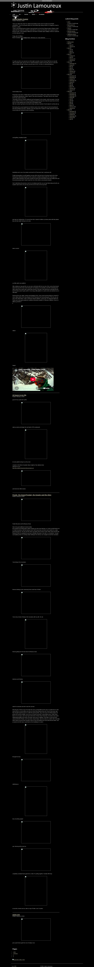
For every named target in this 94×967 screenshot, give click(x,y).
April (70, 51)
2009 (68, 109)
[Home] (36, 5)
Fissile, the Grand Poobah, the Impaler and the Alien (31, 495)
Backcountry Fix (71, 25)
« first (14, 952)
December (71, 75)
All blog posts (70, 41)
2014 (68, 48)
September (72, 63)
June (70, 45)
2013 (68, 54)
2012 (68, 62)
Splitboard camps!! (71, 34)
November (71, 77)
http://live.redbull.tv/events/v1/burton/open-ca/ (23, 468)
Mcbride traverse (71, 31)
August (71, 65)
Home (14, 14)
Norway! (69, 28)
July (70, 49)
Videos (33, 14)
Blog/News (41, 14)
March (70, 52)
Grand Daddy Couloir (20, 19)
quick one (16, 914)
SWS (15, 966)
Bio (20, 14)
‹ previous (15, 953)
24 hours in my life (19, 395)
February (71, 58)
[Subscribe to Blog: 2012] (18, 959)
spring (68, 21)
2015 (68, 43)
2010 (68, 91)
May (70, 66)
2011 (68, 74)
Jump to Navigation (47, 0)
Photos (26, 14)
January (71, 46)
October (71, 55)
